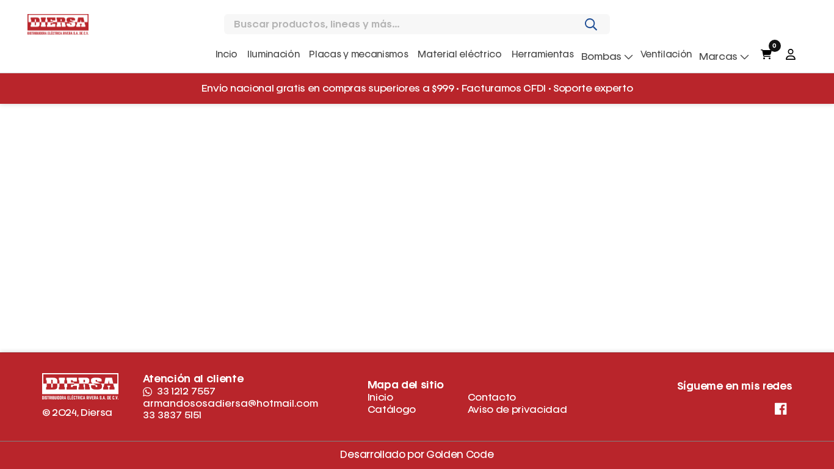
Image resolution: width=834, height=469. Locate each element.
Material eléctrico (459, 54)
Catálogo (392, 409)
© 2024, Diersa (77, 412)
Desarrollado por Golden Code (416, 455)
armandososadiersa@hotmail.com (230, 403)
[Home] (58, 24)
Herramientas (543, 54)
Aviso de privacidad (517, 409)
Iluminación (273, 54)
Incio (227, 54)
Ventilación (666, 54)
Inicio (380, 397)
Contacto (492, 397)
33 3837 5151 (172, 415)
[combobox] (408, 24)
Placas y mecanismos (358, 54)
